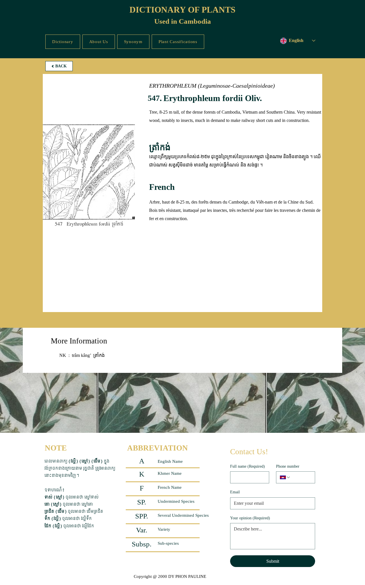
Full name (247, 466)
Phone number (287, 466)
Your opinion (250, 518)
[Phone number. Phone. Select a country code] (285, 477)
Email (235, 492)
